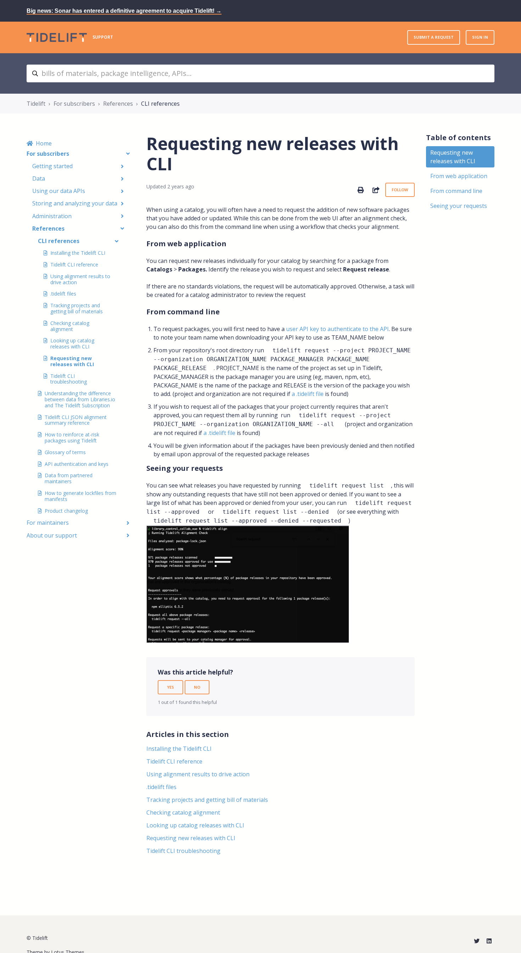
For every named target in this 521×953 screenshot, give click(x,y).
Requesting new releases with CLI (72, 361)
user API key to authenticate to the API (337, 329)
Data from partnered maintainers (69, 478)
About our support (52, 535)
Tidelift (36, 104)
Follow (400, 189)
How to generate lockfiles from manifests (80, 496)
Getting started (52, 166)
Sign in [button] (480, 37)
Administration (52, 216)
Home (44, 143)
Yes (170, 687)
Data (38, 178)
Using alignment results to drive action (80, 279)
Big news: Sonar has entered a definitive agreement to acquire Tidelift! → (124, 11)
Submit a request (434, 37)
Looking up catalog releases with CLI (72, 343)
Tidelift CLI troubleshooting (68, 379)
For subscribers (74, 104)
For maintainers (48, 523)
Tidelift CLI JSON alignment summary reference (76, 420)
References (118, 104)
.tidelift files (63, 293)
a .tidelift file (308, 394)
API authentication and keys (76, 464)
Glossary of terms (65, 452)
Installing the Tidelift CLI (77, 252)
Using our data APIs (58, 191)
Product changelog (66, 510)
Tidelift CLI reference (74, 264)
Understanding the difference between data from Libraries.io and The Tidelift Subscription (80, 399)
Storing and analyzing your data (74, 203)
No (197, 687)
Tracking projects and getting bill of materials (76, 308)
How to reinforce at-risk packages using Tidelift (72, 437)
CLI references (160, 104)
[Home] (57, 37)
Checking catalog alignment (69, 326)
